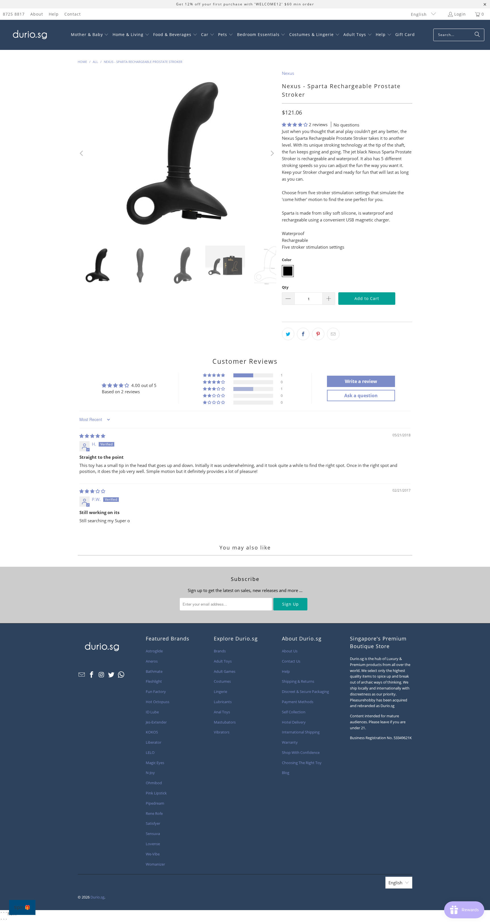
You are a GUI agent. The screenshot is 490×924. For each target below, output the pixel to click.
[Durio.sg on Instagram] (101, 674)
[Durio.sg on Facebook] (92, 674)
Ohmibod (154, 782)
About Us (289, 651)
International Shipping (301, 732)
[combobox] (458, 35)
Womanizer (155, 864)
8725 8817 (14, 14)
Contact (72, 14)
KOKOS (152, 732)
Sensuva (153, 833)
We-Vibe (153, 854)
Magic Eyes (155, 762)
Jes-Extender (156, 722)
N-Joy (150, 772)
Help (54, 14)
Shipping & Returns (298, 681)
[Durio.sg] (29, 35)
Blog (285, 772)
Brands (220, 651)
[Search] (477, 35)
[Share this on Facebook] (303, 334)
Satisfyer (153, 823)
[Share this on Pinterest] (318, 334)
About (36, 14)
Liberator (153, 742)
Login (460, 14)
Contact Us (291, 661)
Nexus (288, 73)
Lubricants (223, 701)
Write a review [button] (361, 381)
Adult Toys (223, 661)
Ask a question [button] (361, 395)
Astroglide (154, 651)
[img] (92, 436)
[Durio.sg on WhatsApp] (121, 674)
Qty (285, 287)
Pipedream (155, 803)
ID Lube (152, 711)
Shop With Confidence (301, 752)
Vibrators (221, 732)
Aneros (152, 661)
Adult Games (224, 671)
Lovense (153, 843)
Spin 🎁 (22, 907)
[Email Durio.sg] (82, 674)
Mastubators (225, 722)
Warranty (290, 742)
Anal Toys (222, 711)
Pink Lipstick (156, 793)
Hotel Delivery (294, 722)
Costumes (222, 681)
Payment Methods (297, 701)
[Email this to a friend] (333, 334)
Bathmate (154, 671)
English (419, 14)
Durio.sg (97, 897)
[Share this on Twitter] (288, 334)
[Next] (271, 153)
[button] (90, 35)
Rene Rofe (154, 813)
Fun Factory (156, 691)
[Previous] (81, 153)
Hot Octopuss (157, 701)
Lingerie (220, 691)
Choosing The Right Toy (302, 762)
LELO (150, 752)
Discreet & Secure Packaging (305, 691)
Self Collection (293, 711)
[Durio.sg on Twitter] (111, 674)
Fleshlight (154, 681)
